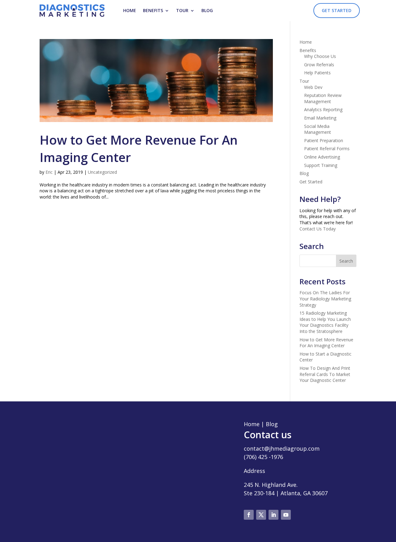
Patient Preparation (323, 140)
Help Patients (317, 73)
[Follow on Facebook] (249, 515)
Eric (49, 172)
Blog (207, 10)
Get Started (336, 10)
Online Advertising (322, 157)
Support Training (320, 165)
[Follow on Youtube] (286, 515)
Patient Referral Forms (327, 148)
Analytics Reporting (323, 109)
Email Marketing (320, 118)
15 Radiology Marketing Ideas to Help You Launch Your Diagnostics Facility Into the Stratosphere (325, 322)
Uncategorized (102, 172)
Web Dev (313, 87)
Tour (182, 10)
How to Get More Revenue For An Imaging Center (326, 343)
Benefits (153, 10)
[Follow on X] (261, 515)
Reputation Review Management (323, 98)
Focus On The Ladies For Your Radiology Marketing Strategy (325, 299)
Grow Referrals (319, 65)
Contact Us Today (317, 229)
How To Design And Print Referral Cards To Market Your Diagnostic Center (324, 374)
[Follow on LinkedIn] (273, 515)
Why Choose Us (320, 56)
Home (129, 10)
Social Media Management (317, 129)
